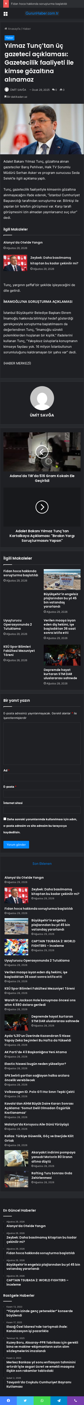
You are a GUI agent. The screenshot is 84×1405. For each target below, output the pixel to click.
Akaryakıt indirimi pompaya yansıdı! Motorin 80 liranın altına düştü (53, 1157)
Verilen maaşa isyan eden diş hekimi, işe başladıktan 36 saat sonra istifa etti (60, 626)
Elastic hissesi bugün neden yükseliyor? (35, 1064)
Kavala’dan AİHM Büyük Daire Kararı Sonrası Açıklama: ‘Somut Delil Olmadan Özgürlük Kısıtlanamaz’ (39, 1108)
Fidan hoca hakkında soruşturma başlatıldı (39, 3)
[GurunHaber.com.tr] (42, 13)
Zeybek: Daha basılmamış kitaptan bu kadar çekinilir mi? (55, 891)
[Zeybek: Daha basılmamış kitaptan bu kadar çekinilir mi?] (15, 263)
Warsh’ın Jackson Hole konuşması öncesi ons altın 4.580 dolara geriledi (40, 1002)
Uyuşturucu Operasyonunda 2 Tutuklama (17, 624)
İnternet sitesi (13, 803)
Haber (27, 28)
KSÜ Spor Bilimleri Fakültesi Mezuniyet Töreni (19, 650)
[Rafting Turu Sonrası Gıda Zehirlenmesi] (16, 1179)
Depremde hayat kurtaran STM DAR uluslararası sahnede (60, 674)
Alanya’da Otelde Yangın (23, 242)
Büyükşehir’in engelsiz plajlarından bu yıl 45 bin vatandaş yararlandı (61, 600)
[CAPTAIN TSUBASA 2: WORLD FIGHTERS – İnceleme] (16, 947)
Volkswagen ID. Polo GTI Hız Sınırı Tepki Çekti (40, 1092)
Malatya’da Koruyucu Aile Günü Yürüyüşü (37, 1124)
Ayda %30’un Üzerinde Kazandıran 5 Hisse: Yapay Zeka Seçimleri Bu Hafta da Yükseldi (38, 1038)
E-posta (9, 786)
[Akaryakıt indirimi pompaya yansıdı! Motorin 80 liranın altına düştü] (16, 1158)
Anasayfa (13, 28)
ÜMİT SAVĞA (18, 89)
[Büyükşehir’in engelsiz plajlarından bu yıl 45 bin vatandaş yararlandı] (62, 579)
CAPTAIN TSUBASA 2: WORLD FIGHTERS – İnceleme (53, 943)
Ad (6, 770)
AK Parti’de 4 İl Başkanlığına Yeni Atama (36, 1052)
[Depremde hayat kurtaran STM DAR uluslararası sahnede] (62, 655)
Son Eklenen (42, 863)
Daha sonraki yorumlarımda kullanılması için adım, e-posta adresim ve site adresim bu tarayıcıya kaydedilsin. (40, 825)
